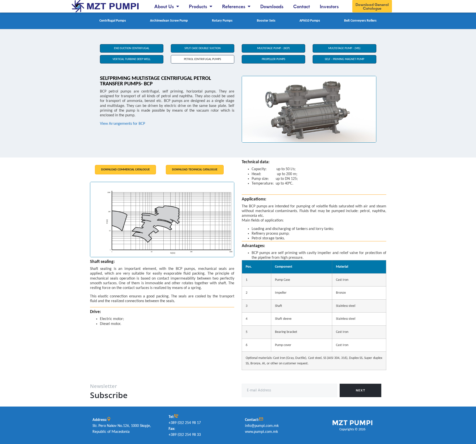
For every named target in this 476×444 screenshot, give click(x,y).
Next (360, 390)
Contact (301, 6)
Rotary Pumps (222, 21)
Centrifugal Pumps (112, 21)
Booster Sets (266, 21)
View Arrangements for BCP (122, 124)
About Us (164, 6)
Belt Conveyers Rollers (360, 21)
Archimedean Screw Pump (169, 21)
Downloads (271, 6)
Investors (329, 6)
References (233, 6)
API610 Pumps (309, 21)
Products (198, 6)
